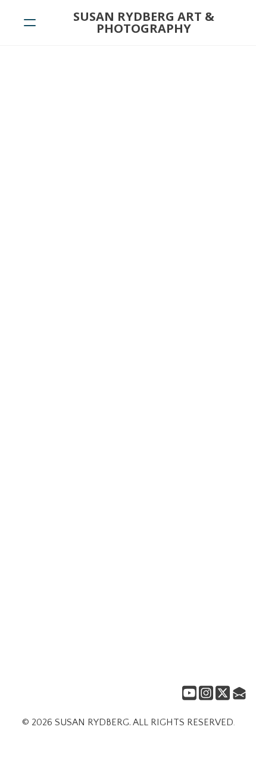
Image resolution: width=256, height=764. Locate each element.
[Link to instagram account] (206, 693)
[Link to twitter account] (223, 693)
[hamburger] (29, 23)
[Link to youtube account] (189, 693)
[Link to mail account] (239, 693)
